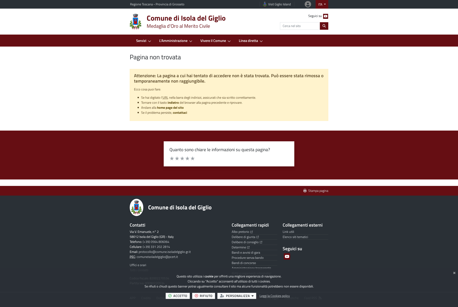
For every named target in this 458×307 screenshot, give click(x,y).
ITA (320, 4)
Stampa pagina (318, 190)
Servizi (141, 40)
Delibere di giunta (245, 236)
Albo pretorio (242, 231)
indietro (173, 102)
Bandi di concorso (244, 262)
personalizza (241, 295)
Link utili (288, 231)
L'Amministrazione (173, 40)
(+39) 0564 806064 (156, 241)
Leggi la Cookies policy (275, 295)
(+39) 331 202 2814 (156, 246)
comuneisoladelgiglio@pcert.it (157, 256)
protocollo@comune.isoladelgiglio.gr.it (165, 251)
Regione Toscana (142, 4)
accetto (181, 295)
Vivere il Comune (213, 40)
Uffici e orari (138, 265)
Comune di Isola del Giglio (180, 207)
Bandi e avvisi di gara (246, 252)
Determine (241, 247)
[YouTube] (286, 256)
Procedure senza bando (248, 257)
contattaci (180, 112)
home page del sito (170, 107)
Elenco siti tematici (295, 236)
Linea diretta (248, 40)
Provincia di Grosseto (170, 4)
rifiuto (207, 295)
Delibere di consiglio (247, 242)
